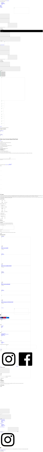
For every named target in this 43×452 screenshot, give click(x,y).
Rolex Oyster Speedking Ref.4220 (6, 265)
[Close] (4, 20)
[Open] (0, 45)
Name (1, 230)
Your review (1, 229)
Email (1, 231)
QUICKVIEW (2, 236)
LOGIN (1, 386)
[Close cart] (4, 370)
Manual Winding (9, 164)
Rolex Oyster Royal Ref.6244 (5, 284)
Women (1, 126)
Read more (8, 0)
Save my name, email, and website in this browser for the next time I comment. (8, 232)
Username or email (2, 384)
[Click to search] (12, 25)
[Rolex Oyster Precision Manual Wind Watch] (5, 175)
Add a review (1, 222)
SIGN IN (1, 379)
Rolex (0, 29)
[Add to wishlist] (7, 271)
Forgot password (1, 380)
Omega (2, 29)
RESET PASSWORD (2, 385)
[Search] (4, 16)
